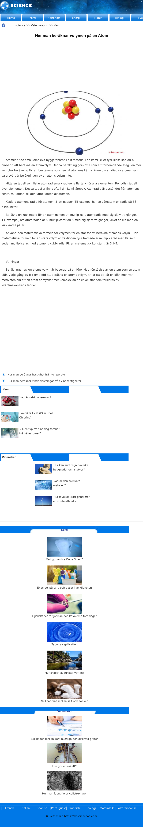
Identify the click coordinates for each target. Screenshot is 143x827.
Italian (26, 808)
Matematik (107, 808)
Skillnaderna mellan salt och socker (64, 701)
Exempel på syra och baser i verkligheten (64, 587)
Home (11, 17)
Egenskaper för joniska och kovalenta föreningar (64, 616)
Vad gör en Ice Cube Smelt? (64, 559)
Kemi (32, 17)
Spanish (42, 808)
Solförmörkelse (126, 808)
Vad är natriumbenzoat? (35, 397)
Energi (76, 17)
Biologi (119, 17)
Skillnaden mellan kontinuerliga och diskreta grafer (64, 739)
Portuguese (58, 808)
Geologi (90, 808)
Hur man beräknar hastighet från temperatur (36, 374)
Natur (98, 17)
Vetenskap (38, 25)
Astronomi (54, 17)
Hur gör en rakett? (64, 766)
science (20, 25)
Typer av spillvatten (64, 644)
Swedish (74, 808)
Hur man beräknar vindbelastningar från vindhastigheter (44, 381)
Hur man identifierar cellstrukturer (64, 793)
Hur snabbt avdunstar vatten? (64, 672)
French (9, 808)
